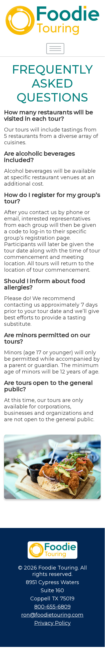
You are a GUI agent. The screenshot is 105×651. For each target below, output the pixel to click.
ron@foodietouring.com (52, 615)
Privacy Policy (52, 623)
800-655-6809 (52, 607)
